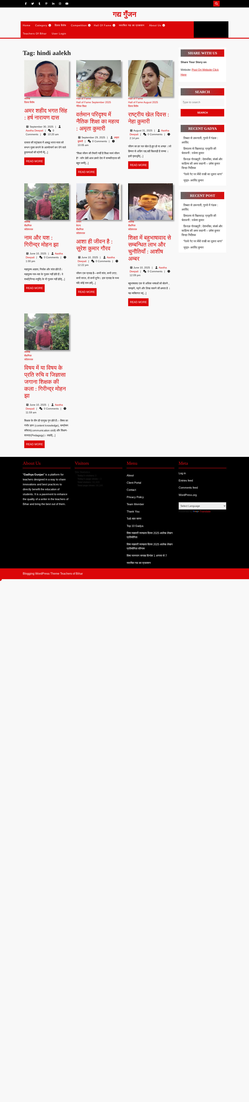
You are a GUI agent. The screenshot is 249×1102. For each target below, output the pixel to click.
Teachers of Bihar (35, 33)
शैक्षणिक (28, 225)
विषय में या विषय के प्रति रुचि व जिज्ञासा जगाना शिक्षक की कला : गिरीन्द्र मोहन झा (45, 381)
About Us (155, 25)
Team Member (135, 504)
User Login (59, 33)
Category (41, 25)
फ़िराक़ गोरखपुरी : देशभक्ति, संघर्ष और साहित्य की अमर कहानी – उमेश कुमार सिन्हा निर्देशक (202, 163)
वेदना (78, 225)
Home (26, 25)
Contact (131, 489)
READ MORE (35, 162)
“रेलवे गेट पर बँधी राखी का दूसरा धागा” (203, 174)
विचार (78, 221)
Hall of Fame (102, 25)
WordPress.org (188, 494)
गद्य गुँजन (124, 14)
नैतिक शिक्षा (81, 106)
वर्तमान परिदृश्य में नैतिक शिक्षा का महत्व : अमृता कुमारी (97, 121)
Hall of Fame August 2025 (143, 102)
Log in (182, 473)
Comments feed (188, 487)
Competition (79, 25)
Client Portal (134, 482)
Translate (205, 511)
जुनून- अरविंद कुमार (193, 180)
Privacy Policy (135, 497)
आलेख (27, 98)
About (130, 475)
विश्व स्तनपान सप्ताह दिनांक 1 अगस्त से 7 (147, 555)
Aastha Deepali (34, 130)
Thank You (133, 511)
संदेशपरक (28, 229)
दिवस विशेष (60, 25)
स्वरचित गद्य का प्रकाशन (131, 25)
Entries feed (186, 480)
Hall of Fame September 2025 (93, 102)
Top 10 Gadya (135, 525)
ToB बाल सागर (134, 518)
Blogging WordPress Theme (41, 573)
